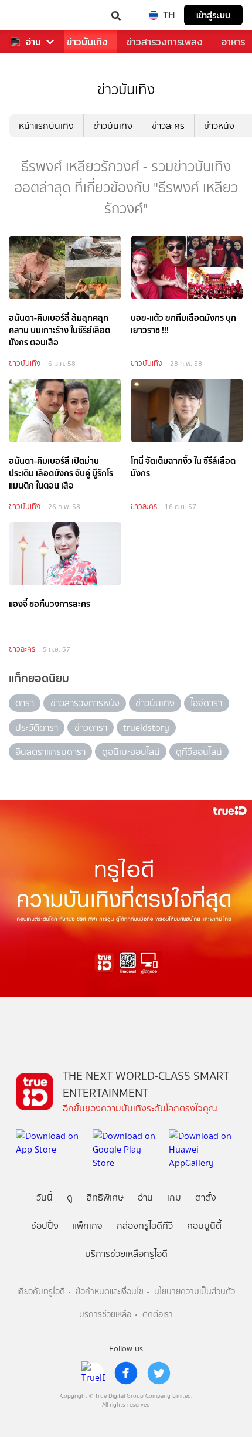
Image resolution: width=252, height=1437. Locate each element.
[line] (93, 1373)
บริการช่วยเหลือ (105, 1315)
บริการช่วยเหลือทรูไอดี (126, 1253)
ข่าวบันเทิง (87, 42)
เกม (174, 1197)
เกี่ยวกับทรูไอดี (41, 1292)
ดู (70, 1197)
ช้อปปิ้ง (45, 1225)
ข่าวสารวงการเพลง (165, 42)
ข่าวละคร (168, 126)
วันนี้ (44, 1197)
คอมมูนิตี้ (204, 1225)
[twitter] (159, 1373)
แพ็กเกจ (88, 1225)
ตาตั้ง (205, 1197)
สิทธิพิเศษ (105, 1197)
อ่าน (33, 42)
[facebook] (126, 1373)
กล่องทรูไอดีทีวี (145, 1225)
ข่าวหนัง (219, 126)
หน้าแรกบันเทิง (46, 126)
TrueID (32, 15)
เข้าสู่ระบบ (213, 15)
